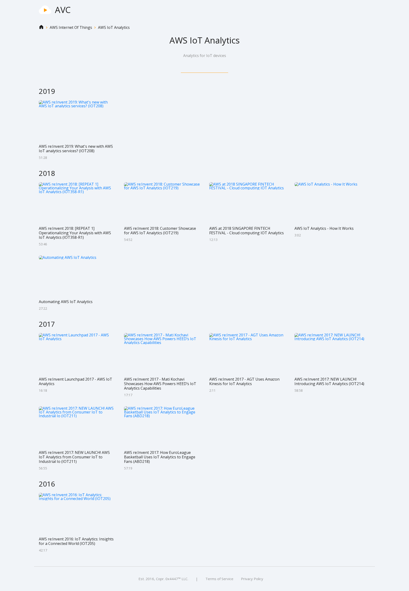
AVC (63, 10)
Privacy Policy (252, 578)
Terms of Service (219, 578)
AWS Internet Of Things (71, 27)
